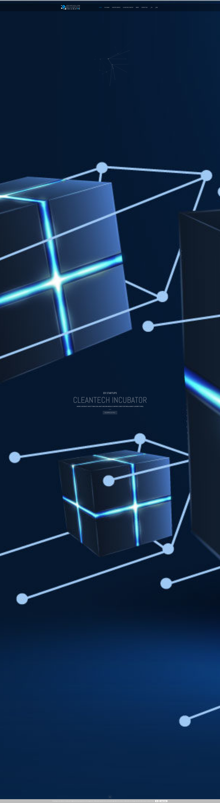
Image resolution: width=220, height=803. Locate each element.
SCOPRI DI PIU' (110, 413)
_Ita (151, 7)
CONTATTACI (144, 7)
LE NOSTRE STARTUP (128, 7)
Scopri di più (163, 801)
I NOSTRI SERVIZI (116, 7)
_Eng (156, 7)
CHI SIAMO (106, 7)
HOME (100, 7)
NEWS (137, 7)
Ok (156, 801)
